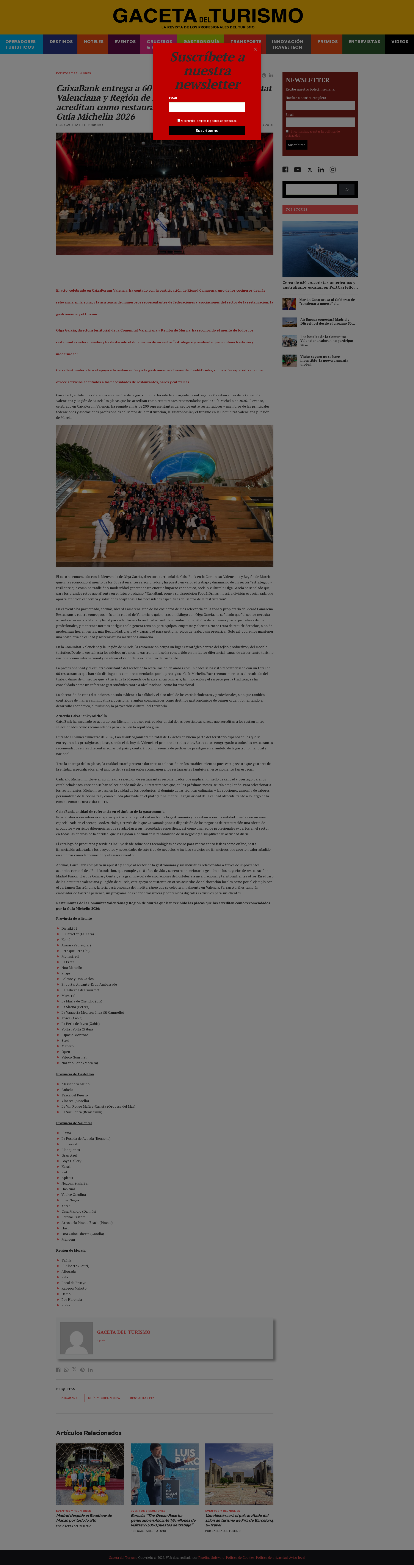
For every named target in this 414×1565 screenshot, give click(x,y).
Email (173, 98)
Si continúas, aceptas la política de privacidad (209, 121)
